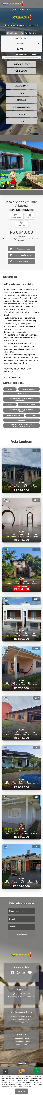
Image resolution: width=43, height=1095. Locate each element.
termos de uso (25, 1086)
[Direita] (40, 165)
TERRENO (21, 121)
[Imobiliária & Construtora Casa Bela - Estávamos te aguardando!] (21, 17)
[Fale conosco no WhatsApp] (18, 972)
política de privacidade (9, 1086)
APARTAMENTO (21, 86)
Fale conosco (21, 1044)
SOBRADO (22, 114)
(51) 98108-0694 (22, 9)
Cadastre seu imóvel (22, 1038)
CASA (21, 93)
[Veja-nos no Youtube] (30, 972)
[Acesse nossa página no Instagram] (24, 972)
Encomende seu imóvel (21, 1041)
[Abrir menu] (38, 4)
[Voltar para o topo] (5, 1071)
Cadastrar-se (22, 934)
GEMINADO (21, 100)
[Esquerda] (2, 165)
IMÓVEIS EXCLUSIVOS (21, 107)
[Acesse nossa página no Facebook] (12, 972)
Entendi (21, 1091)
